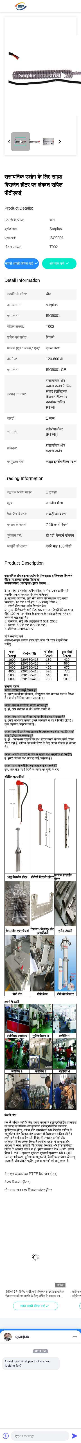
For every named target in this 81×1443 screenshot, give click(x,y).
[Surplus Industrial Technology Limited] (20, 6)
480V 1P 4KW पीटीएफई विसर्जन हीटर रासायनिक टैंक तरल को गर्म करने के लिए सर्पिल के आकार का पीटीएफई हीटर (34, 1294)
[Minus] (74, 1336)
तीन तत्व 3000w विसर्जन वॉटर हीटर (28, 1190)
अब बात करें (56, 263)
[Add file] (6, 1436)
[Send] (74, 1436)
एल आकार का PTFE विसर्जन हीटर (33, 1174)
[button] (11, 1265)
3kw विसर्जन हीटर (16, 1182)
